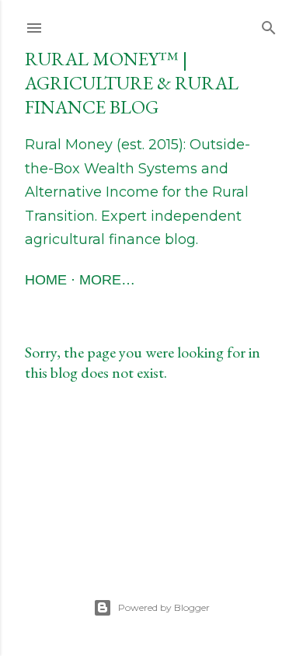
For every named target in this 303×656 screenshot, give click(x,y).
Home (46, 280)
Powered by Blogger (164, 607)
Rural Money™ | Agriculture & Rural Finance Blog (132, 83)
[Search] (268, 24)
